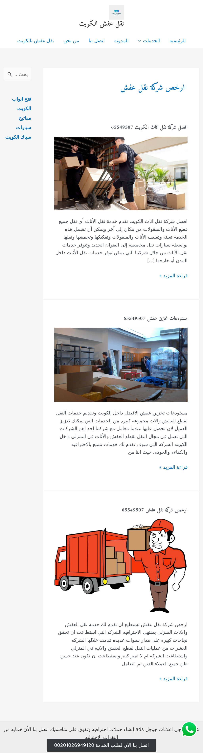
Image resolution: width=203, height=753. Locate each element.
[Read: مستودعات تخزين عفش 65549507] (121, 364)
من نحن (71, 40)
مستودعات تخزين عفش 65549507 (155, 318)
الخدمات (151, 40)
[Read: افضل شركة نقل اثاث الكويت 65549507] (121, 173)
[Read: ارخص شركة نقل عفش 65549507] (121, 566)
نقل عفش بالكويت (35, 40)
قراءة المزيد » (173, 276)
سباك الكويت (18, 137)
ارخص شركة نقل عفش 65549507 (155, 510)
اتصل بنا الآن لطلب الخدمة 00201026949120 (101, 745)
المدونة (121, 40)
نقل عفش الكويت (101, 24)
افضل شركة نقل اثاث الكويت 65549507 (149, 127)
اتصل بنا (97, 40)
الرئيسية (177, 40)
